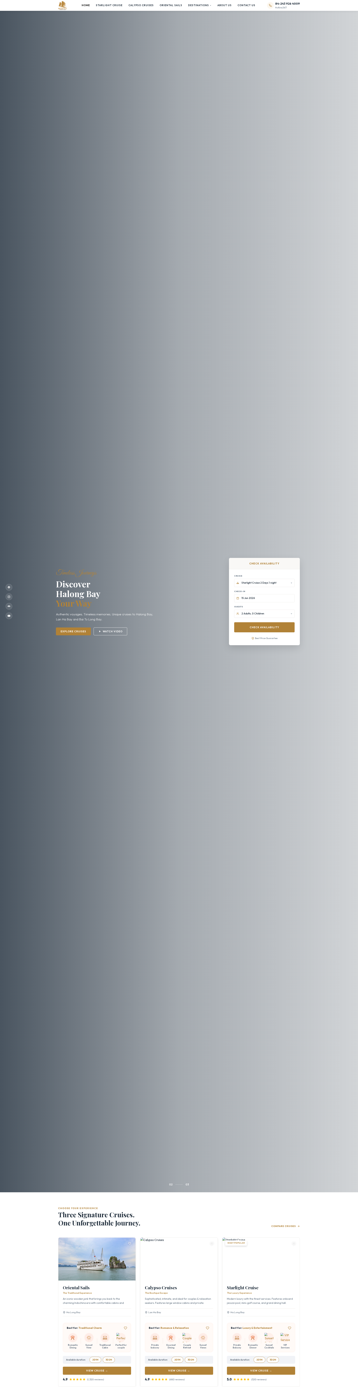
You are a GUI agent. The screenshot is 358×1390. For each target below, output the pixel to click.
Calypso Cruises (141, 5)
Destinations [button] (198, 5)
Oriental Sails (171, 5)
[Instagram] (9, 597)
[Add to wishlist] (130, 1243)
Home (86, 5)
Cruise (238, 576)
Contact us (246, 5)
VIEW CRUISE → (97, 1370)
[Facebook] (9, 587)
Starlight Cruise (109, 5)
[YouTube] (9, 616)
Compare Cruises (283, 1226)
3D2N (109, 1359)
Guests (238, 606)
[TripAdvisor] (9, 606)
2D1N (95, 1359)
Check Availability (264, 627)
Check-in (239, 591)
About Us (224, 5)
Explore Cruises (73, 631)
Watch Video (113, 631)
